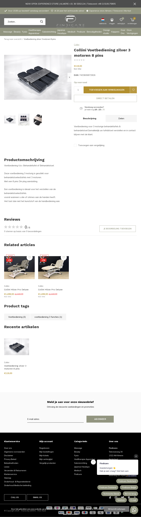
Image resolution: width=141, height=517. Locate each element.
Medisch (71, 31)
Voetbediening (17, 316)
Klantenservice (10, 474)
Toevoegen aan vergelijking (91, 145)
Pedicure (81, 31)
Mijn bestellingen (46, 452)
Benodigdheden (94, 31)
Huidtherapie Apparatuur (35, 31)
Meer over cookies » (71, 514)
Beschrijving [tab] (89, 118)
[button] (9, 119)
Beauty (17, 31)
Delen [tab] (121, 118)
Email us (37, 497)
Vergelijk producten (47, 463)
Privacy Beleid (10, 459)
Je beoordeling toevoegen (117, 229)
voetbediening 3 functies (48, 316)
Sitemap (7, 478)
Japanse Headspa (61, 31)
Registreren (44, 448)
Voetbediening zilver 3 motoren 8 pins (15, 367)
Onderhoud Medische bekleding (17, 485)
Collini (76, 44)
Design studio (106, 31)
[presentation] (69, 77)
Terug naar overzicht (12, 39)
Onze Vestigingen (132, 31)
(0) (86, 60)
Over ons (8, 448)
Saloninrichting (49, 31)
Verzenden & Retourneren (15, 470)
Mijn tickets (44, 455)
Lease (6, 467)
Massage (7, 31)
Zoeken (41, 21)
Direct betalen (105, 98)
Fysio (24, 31)
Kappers (115, 31)
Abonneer (100, 419)
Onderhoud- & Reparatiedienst (17, 482)
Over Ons (123, 31)
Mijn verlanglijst (45, 459)
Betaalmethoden (11, 463)
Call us (15, 497)
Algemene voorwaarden (14, 452)
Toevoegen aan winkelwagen (106, 90)
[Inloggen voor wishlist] (133, 89)
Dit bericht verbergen (116, 509)
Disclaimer (8, 455)
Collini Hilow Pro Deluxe (16, 289)
